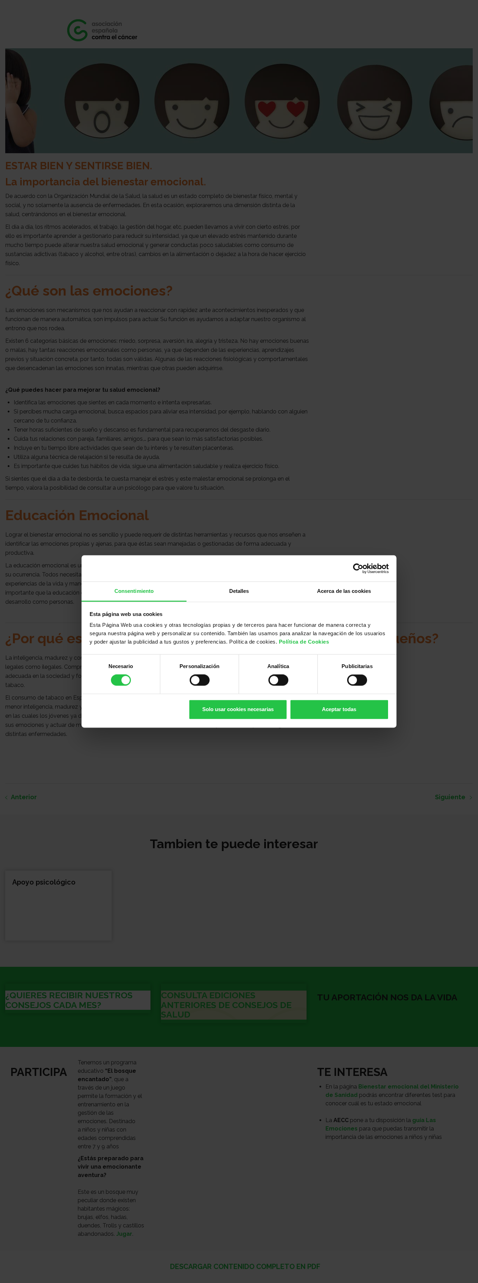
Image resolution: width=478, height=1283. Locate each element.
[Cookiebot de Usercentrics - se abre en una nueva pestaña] (358, 568)
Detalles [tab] (239, 591)
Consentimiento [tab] (134, 591)
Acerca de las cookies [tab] (344, 591)
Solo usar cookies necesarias (238, 709)
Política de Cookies (304, 642)
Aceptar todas (339, 709)
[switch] (200, 680)
